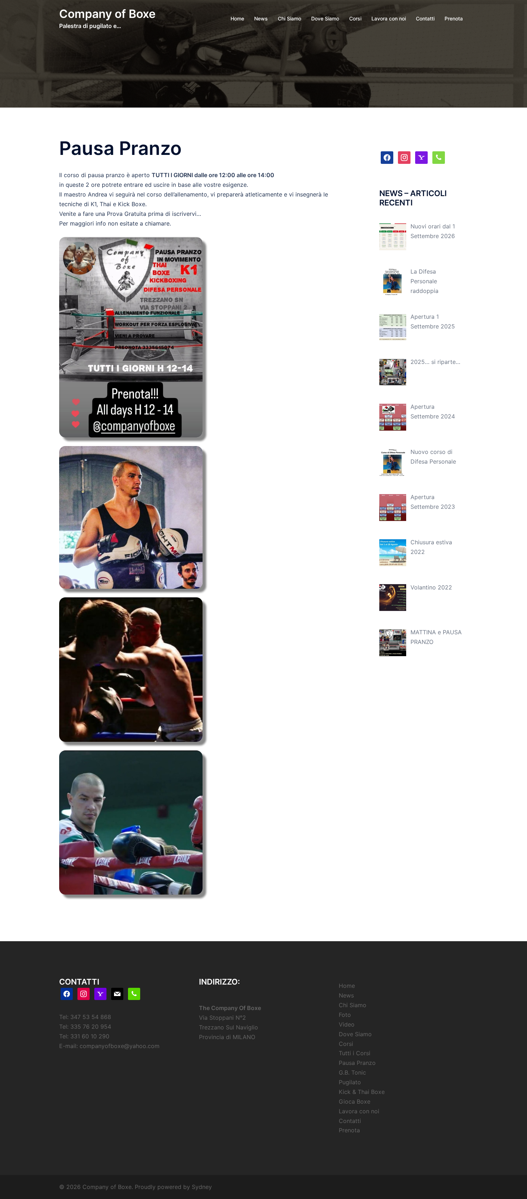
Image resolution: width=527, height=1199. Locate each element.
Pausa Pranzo (357, 1062)
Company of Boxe (107, 14)
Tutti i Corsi (354, 1053)
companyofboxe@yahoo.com (120, 1045)
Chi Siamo (289, 18)
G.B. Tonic (352, 1072)
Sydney (202, 1186)
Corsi (355, 18)
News (261, 18)
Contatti (425, 18)
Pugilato (350, 1082)
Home (237, 18)
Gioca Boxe (354, 1101)
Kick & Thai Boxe (362, 1091)
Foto (345, 1014)
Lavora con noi (388, 18)
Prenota (454, 18)
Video (347, 1024)
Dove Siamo (325, 18)
